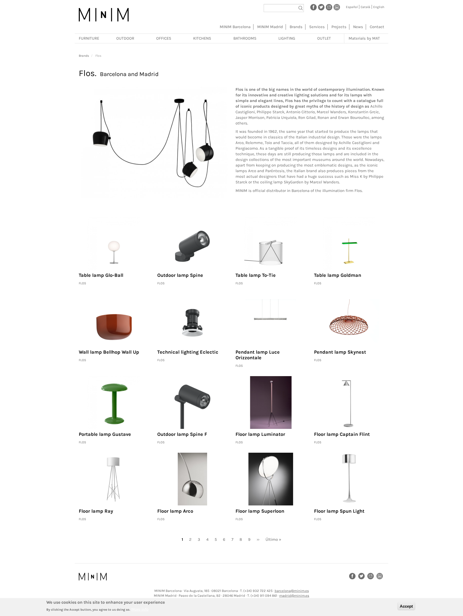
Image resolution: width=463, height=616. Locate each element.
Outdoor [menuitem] (125, 38)
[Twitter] (321, 7)
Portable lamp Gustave (105, 434)
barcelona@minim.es (292, 591)
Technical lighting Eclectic (187, 352)
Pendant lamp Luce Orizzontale (258, 355)
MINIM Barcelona (235, 26)
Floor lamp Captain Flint (342, 434)
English (378, 7)
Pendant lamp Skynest (340, 352)
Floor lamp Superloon (260, 511)
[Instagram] (329, 7)
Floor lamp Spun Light (339, 511)
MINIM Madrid (270, 26)
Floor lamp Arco (175, 511)
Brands (296, 26)
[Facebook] (313, 7)
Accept (406, 606)
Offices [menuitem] (163, 38)
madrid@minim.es (294, 596)
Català (365, 7)
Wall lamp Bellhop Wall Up (109, 352)
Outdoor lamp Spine (180, 275)
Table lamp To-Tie (256, 275)
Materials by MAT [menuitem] (364, 38)
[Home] (104, 14)
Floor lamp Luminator (260, 434)
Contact (377, 26)
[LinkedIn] (337, 7)
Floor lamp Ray (96, 511)
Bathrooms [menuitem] (244, 38)
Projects (338, 26)
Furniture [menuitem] (89, 38)
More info (139, 609)
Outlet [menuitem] (324, 38)
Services (317, 26)
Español (352, 7)
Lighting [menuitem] (286, 38)
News (358, 26)
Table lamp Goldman (337, 275)
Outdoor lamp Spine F (182, 434)
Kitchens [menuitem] (202, 38)
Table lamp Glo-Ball (101, 275)
